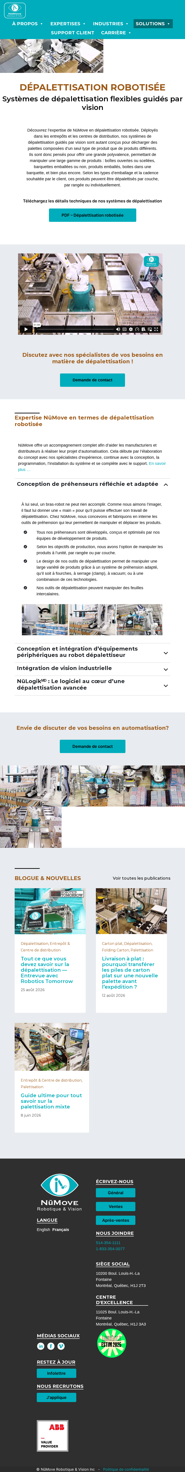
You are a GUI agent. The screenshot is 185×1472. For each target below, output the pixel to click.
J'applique (56, 1397)
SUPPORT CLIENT (72, 32)
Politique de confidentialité (125, 1469)
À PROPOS (25, 23)
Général (115, 1192)
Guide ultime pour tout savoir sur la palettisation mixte (51, 1101)
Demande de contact (92, 380)
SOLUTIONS (150, 23)
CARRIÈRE (113, 32)
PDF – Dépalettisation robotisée (93, 215)
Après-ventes (115, 1220)
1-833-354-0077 (110, 1249)
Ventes (116, 1206)
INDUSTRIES (108, 23)
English (43, 1229)
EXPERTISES (65, 23)
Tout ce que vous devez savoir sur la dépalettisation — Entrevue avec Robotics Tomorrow (47, 970)
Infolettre (56, 1373)
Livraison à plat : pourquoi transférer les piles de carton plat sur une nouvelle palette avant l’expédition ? (130, 973)
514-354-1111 (108, 1242)
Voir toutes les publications (141, 878)
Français (60, 1229)
